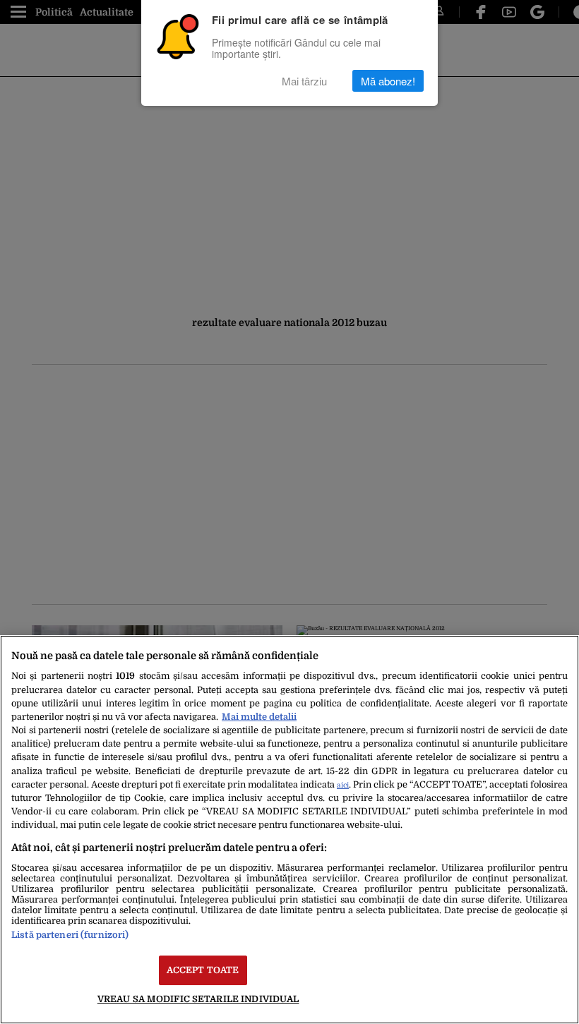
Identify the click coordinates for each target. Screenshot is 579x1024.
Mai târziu (304, 80)
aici (343, 785)
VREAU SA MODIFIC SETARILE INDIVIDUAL (198, 999)
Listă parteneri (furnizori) (70, 934)
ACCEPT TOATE (203, 970)
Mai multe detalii (259, 716)
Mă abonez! (388, 80)
